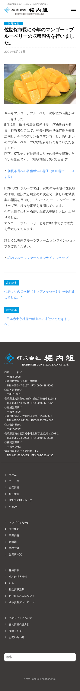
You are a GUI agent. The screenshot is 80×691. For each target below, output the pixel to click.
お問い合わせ (16, 637)
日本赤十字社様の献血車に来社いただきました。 (37, 321)
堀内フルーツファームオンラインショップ (37, 258)
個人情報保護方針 (19, 624)
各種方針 (14, 548)
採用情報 (14, 570)
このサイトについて (20, 618)
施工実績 (14, 494)
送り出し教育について (22, 595)
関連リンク (15, 630)
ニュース (14, 481)
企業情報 (14, 487)
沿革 (11, 583)
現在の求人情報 (18, 576)
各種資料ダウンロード (22, 602)
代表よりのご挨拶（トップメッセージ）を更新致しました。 (39, 294)
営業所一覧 (15, 554)
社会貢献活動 (16, 589)
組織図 (13, 541)
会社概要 (14, 528)
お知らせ (14, 23)
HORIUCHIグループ (20, 500)
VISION (13, 506)
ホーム (13, 474)
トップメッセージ (19, 522)
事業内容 (14, 535)
